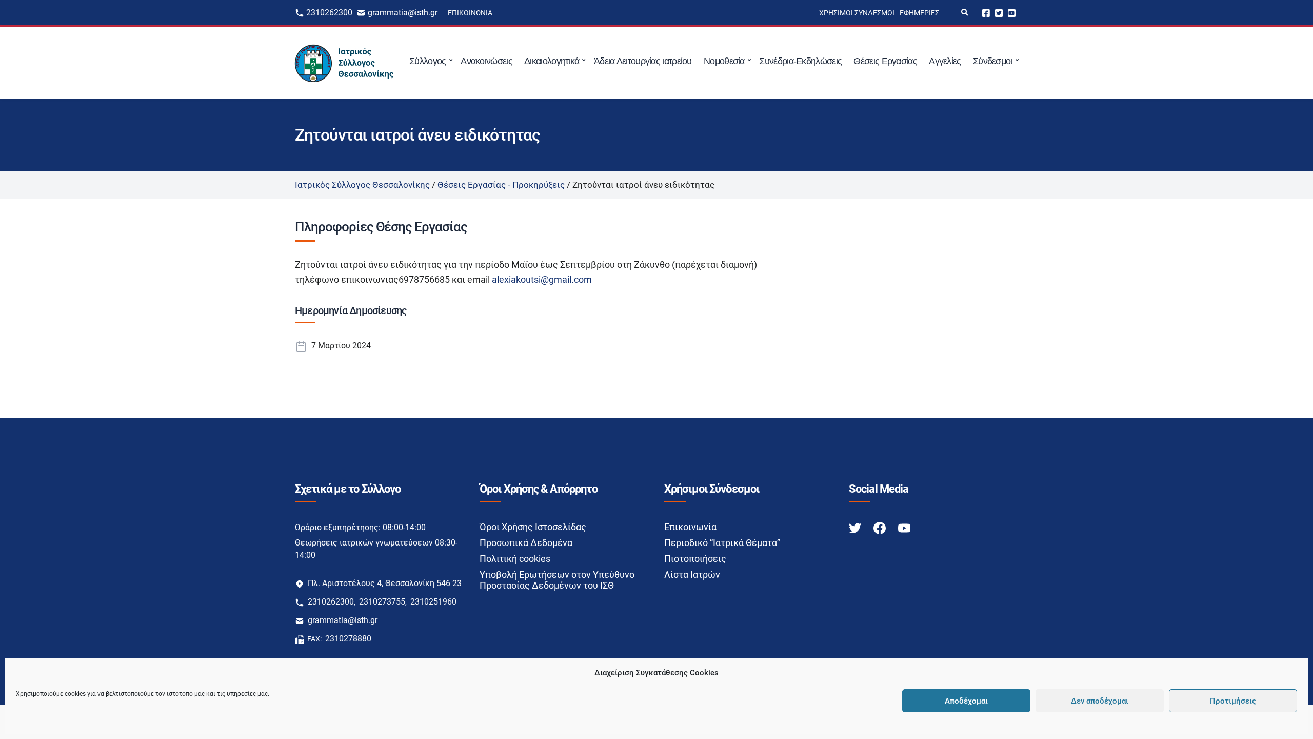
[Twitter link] (856, 527)
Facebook (986, 12)
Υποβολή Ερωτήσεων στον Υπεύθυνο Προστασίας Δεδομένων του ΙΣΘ (557, 580)
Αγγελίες (945, 61)
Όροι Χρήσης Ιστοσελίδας (533, 526)
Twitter (998, 12)
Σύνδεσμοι (992, 61)
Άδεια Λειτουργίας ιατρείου (643, 61)
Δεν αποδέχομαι (1099, 701)
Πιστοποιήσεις (695, 558)
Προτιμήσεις (1233, 701)
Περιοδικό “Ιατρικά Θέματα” (722, 542)
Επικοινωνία (470, 13)
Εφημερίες (919, 13)
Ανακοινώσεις (486, 61)
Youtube (1011, 12)
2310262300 (329, 12)
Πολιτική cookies (515, 558)
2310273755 (382, 602)
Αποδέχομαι (966, 701)
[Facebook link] (880, 527)
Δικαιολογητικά (551, 61)
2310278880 (348, 639)
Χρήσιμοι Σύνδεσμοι (856, 13)
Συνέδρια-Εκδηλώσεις (800, 61)
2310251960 (433, 602)
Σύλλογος (427, 61)
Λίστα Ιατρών (692, 574)
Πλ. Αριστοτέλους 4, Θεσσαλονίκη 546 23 (385, 583)
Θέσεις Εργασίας (885, 61)
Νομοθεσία (724, 61)
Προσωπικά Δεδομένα (526, 542)
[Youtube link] (904, 527)
